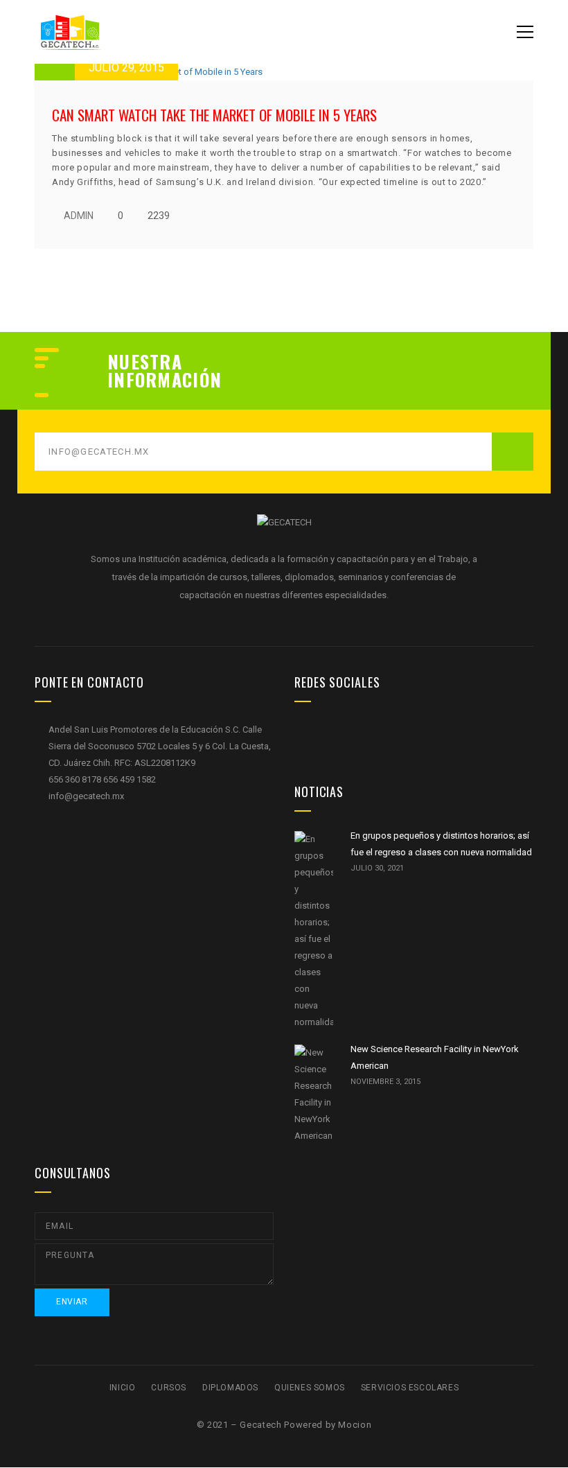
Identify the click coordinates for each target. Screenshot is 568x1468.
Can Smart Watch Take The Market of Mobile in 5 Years (214, 114)
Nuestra (144, 362)
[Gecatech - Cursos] (104, 31)
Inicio (122, 1387)
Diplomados (230, 1387)
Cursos (168, 1387)
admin (79, 215)
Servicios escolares (410, 1387)
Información (164, 380)
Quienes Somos (309, 1387)
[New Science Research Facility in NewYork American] (313, 1094)
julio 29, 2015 (126, 67)
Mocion (354, 1424)
